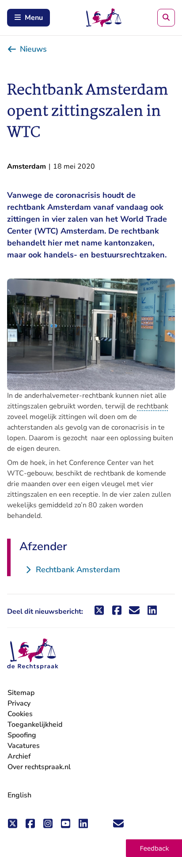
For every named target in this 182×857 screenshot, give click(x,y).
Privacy (19, 703)
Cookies (20, 714)
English (19, 795)
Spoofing (22, 735)
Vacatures (23, 746)
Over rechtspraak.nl (39, 767)
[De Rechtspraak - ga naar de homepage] (32, 654)
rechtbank (152, 406)
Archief (19, 756)
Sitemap (21, 693)
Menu (34, 18)
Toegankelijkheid (35, 724)
